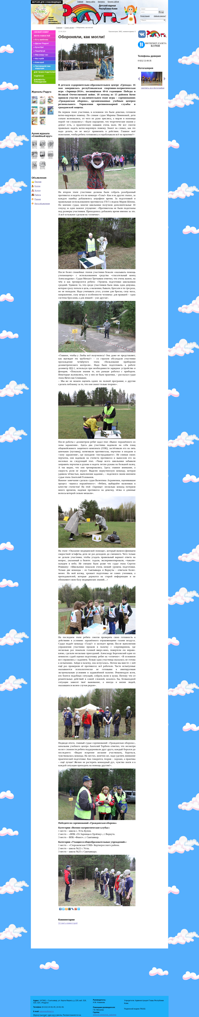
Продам (38, 182)
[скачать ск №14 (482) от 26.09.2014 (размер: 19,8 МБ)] (50, 148)
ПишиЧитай (40, 51)
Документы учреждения (40, 81)
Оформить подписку (152, 4)
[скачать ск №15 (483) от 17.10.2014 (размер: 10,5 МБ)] (42, 148)
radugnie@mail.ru (46, 1011)
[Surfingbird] (78, 909)
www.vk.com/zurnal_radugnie (104, 1015)
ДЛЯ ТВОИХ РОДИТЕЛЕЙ (45, 72)
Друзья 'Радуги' (42, 43)
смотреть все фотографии (152, 88)
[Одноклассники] (66, 909)
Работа (38, 195)
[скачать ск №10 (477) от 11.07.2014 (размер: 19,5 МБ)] (34, 169)
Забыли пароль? (160, 16)
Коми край (39, 62)
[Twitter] (63, 909)
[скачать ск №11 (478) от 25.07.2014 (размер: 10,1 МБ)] (50, 158)
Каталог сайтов (113, 1)
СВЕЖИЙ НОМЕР (41, 32)
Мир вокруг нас (41, 55)
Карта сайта (90, 1)
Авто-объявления (42, 204)
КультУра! (39, 47)
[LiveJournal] (72, 909)
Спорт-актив (69, 27)
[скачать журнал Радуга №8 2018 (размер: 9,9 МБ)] (42, 114)
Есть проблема (41, 40)
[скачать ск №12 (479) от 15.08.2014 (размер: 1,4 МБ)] (42, 158)
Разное (38, 199)
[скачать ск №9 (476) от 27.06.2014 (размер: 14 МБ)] (42, 169)
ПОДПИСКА (39, 76)
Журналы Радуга (41, 92)
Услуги (37, 190)
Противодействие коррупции (43, 67)
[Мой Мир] (69, 909)
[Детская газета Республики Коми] (86, 13)
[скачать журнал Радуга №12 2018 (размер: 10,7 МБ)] (34, 104)
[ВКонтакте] (60, 909)
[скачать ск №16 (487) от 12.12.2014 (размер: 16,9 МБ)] (34, 148)
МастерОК (39, 59)
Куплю (37, 186)
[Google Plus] (75, 909)
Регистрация (145, 16)
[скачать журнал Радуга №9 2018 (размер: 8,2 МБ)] (34, 114)
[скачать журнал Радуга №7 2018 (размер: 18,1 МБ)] (50, 114)
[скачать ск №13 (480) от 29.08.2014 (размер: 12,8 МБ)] (34, 158)
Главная (80, 1)
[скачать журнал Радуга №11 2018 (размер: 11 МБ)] (42, 104)
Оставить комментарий (68, 923)
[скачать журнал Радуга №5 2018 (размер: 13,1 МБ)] (42, 124)
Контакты (101, 1)
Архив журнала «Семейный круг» (42, 134)
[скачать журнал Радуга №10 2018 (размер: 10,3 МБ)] (50, 104)
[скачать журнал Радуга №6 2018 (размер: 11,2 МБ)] (34, 124)
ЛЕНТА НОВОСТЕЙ (42, 36)
